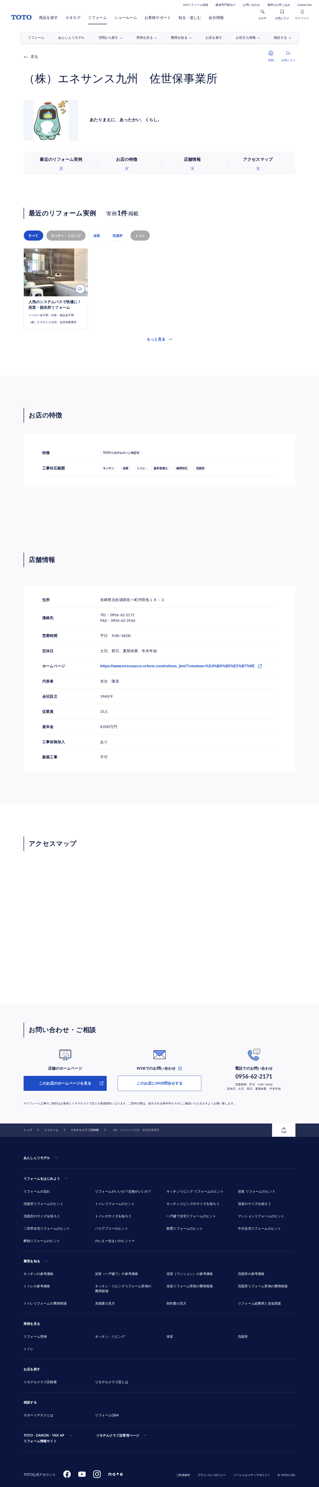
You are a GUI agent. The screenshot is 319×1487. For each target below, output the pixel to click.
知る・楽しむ (189, 18)
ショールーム (125, 18)
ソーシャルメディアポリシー (252, 1475)
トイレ (140, 236)
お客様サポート (158, 18)
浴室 (96, 236)
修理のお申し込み (278, 4)
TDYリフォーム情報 (195, 4)
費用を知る (32, 1261)
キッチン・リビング (66, 236)
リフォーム (97, 18)
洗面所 (118, 236)
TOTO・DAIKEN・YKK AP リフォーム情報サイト (44, 1438)
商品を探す (48, 18)
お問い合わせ (251, 4)
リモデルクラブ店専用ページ (117, 1435)
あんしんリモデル (37, 1158)
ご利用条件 (183, 1475)
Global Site (305, 4)
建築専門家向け (225, 4)
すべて (33, 236)
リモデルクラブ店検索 (85, 1130)
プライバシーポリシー (212, 1475)
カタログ (73, 18)
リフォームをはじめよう (42, 1178)
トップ (28, 1130)
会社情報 (216, 18)
